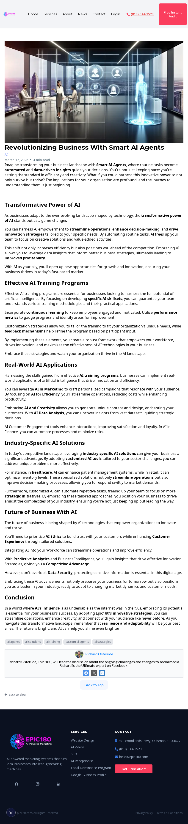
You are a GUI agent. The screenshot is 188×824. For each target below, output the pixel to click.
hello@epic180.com (133, 757)
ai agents (13, 642)
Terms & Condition (169, 813)
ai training (53, 642)
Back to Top (94, 685)
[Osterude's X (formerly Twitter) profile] (94, 673)
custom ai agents (77, 642)
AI (6, 154)
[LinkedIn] (102, 673)
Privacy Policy (144, 813)
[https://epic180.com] (9, 14)
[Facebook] (86, 673)
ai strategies (102, 642)
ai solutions (33, 642)
